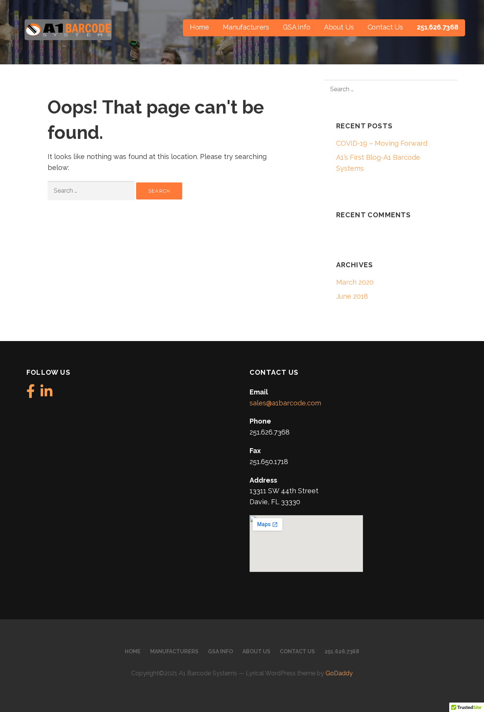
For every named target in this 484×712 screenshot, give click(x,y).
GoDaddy (339, 673)
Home (199, 27)
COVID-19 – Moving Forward (381, 143)
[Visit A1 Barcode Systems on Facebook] (30, 394)
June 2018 (352, 296)
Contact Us (385, 27)
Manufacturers (246, 27)
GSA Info (296, 27)
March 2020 (355, 282)
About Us (339, 27)
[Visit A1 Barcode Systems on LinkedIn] (46, 394)
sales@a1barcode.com (285, 403)
